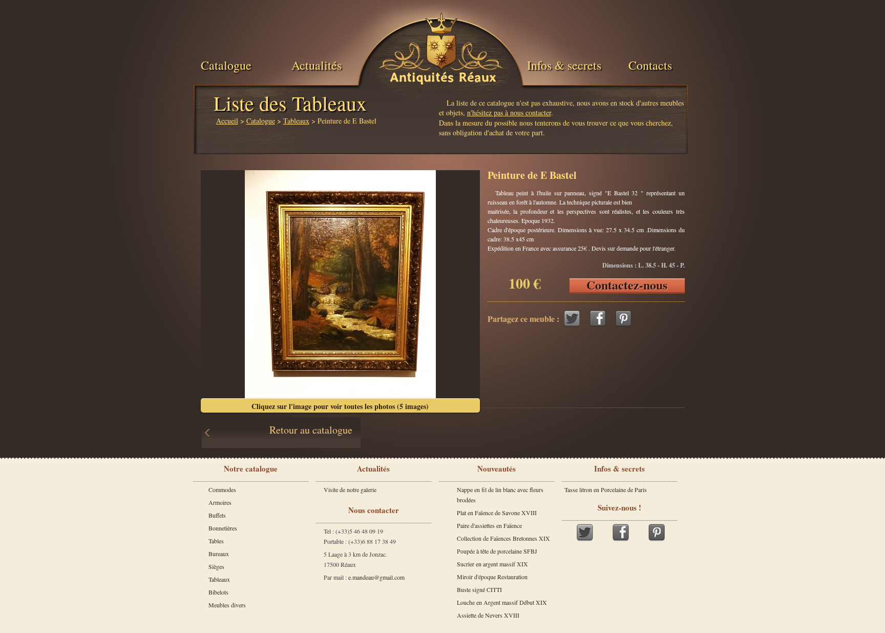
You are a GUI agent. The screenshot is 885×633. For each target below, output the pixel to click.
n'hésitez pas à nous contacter (509, 112)
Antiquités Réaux (443, 77)
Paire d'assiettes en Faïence (489, 525)
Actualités (316, 65)
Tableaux (296, 121)
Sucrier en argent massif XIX (492, 564)
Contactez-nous (626, 286)
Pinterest (623, 319)
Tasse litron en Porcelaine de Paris (605, 489)
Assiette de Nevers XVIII (488, 615)
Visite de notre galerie (350, 489)
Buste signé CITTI (479, 589)
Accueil (227, 121)
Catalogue (226, 65)
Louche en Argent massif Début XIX (502, 602)
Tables (216, 541)
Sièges (216, 566)
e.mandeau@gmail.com (376, 577)
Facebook (597, 319)
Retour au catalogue (310, 430)
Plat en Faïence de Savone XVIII (497, 512)
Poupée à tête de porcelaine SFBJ (497, 551)
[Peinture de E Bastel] (340, 284)
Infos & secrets (564, 65)
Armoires (219, 502)
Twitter (572, 319)
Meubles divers (227, 605)
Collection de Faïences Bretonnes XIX (503, 538)
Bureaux (218, 553)
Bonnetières (222, 528)
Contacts (650, 65)
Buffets (217, 515)
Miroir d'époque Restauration (492, 577)
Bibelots (218, 592)
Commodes (222, 489)
